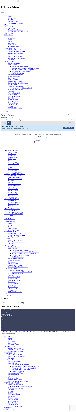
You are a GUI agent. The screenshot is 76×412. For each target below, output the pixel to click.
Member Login (12, 210)
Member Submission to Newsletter (18, 31)
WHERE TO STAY (10, 48)
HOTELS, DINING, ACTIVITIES (14, 174)
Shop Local (11, 78)
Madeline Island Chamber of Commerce (23, 331)
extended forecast (6, 330)
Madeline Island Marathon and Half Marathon (25, 68)
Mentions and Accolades (15, 23)
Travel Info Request (14, 96)
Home (10, 16)
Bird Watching (12, 94)
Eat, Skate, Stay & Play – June (21, 71)
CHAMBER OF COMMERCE (13, 214)
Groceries (11, 59)
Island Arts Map (13, 192)
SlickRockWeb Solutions (10, 333)
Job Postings (49, 134)
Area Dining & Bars (14, 177)
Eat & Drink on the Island (15, 56)
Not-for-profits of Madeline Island (22, 88)
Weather (10, 205)
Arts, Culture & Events (15, 81)
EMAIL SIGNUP (9, 219)
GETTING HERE (9, 38)
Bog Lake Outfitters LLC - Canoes (13, 126)
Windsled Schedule (13, 46)
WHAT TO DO (9, 61)
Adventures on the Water (15, 74)
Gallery (10, 167)
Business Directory (10, 28)
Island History (12, 18)
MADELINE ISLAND (11, 150)
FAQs (10, 41)
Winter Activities (13, 194)
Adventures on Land (14, 76)
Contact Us (57, 134)
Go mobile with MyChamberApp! (38, 137)
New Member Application (15, 212)
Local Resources (13, 101)
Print (73, 123)
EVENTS (7, 217)
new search (71, 120)
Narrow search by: (6, 117)
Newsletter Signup (13, 204)
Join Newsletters (13, 103)
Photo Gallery (12, 98)
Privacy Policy (12, 170)
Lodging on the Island (14, 50)
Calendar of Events (13, 169)
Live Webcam (8, 26)
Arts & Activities (13, 190)
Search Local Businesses (15, 86)
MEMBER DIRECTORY (12, 209)
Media (6, 25)
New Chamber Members (15, 30)
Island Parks (11, 20)
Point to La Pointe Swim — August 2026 (24, 69)
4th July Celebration (18, 73)
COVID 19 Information (15, 108)
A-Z (9, 123)
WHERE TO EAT (9, 55)
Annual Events (12, 64)
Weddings (11, 180)
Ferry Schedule (8, 33)
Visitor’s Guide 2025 (14, 202)
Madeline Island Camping (15, 179)
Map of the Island (13, 99)
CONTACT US (9, 111)
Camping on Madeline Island (16, 51)
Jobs (9, 207)
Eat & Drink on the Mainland (16, 58)
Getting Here (12, 159)
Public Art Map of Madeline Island (18, 83)
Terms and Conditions (14, 172)
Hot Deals (72, 114)
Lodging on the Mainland (15, 53)
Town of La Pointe (13, 21)
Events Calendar (32, 134)
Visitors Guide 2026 (14, 93)
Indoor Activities (13, 79)
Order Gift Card (13, 104)
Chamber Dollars (13, 106)
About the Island (9, 15)
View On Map (17, 120)
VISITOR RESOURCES (12, 84)
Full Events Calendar (14, 63)
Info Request (12, 200)
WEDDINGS (8, 109)
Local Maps (11, 43)
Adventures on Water (14, 184)
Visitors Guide (8, 35)
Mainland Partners (13, 197)
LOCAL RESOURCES (11, 199)
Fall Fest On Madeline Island (20, 66)
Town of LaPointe (13, 157)
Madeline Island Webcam (15, 89)
